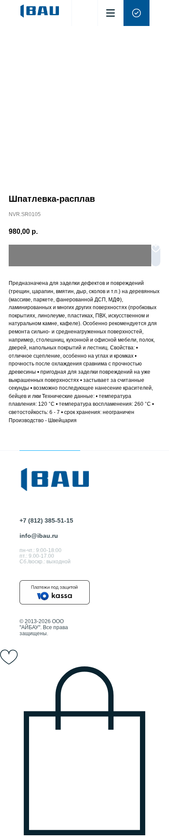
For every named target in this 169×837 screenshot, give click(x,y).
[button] (137, 13)
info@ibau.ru (39, 535)
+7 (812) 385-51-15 (46, 520)
